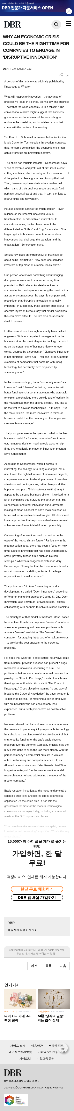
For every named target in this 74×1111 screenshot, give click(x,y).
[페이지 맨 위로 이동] (64, 1049)
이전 (34, 965)
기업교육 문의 (46, 1058)
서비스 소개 (17, 1045)
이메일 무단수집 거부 (51, 1052)
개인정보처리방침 (20, 1052)
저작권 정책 (56, 1045)
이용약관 (37, 1045)
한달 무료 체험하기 (37, 889)
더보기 (61, 74)
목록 (48, 965)
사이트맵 (25, 1058)
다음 (63, 965)
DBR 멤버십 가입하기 (37, 897)
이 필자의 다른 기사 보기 (22, 930)
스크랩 (67, 74)
